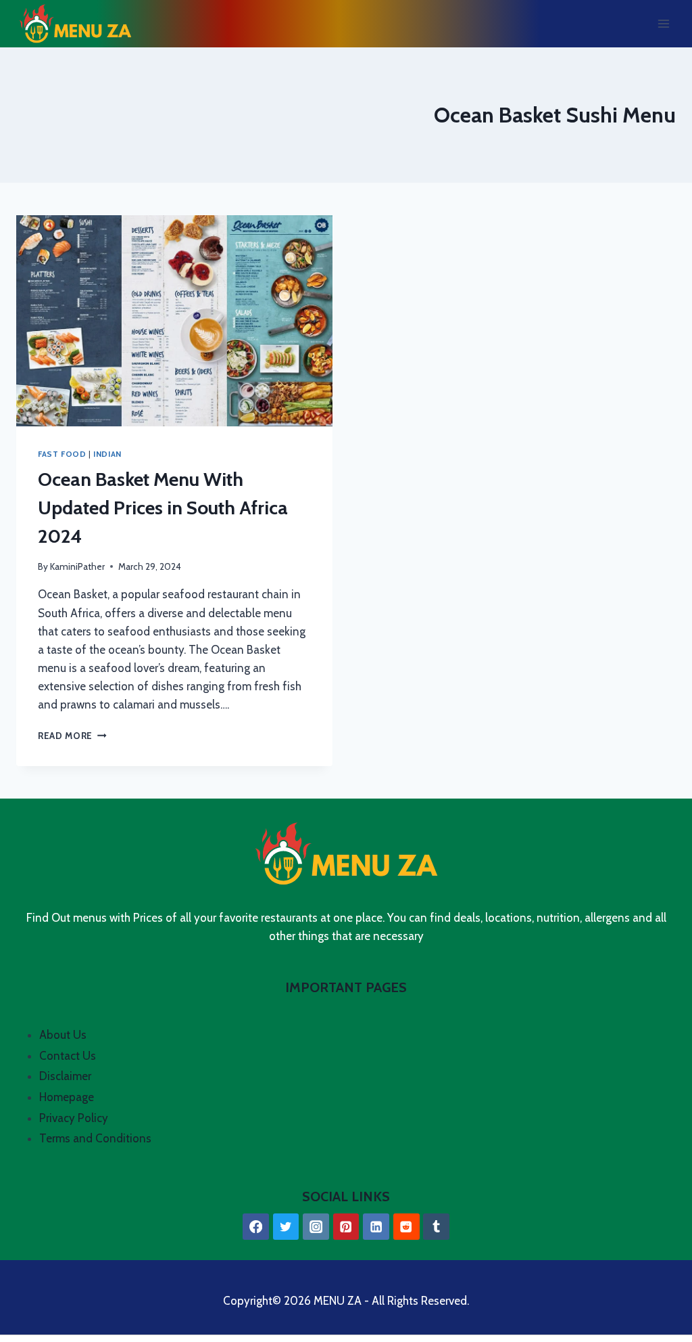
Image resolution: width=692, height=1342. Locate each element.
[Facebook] (256, 1226)
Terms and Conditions (95, 1138)
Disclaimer (65, 1076)
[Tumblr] (436, 1226)
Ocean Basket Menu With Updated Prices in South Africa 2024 (163, 507)
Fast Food (62, 454)
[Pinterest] (346, 1226)
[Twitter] (286, 1226)
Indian (107, 454)
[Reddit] (406, 1226)
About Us (62, 1035)
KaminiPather (77, 566)
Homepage (66, 1097)
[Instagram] (316, 1226)
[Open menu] (663, 23)
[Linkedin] (376, 1226)
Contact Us (67, 1056)
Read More (72, 735)
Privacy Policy (73, 1118)
